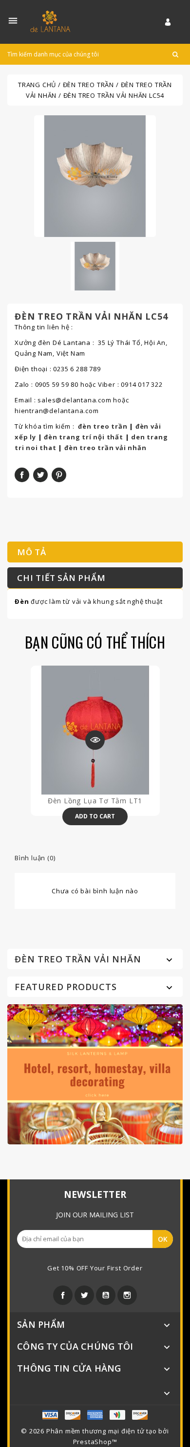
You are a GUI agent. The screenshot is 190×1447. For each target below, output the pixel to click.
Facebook (63, 1295)
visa (72, 1415)
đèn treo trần (102, 426)
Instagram (127, 1295)
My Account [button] (173, 22)
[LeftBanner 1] (95, 1073)
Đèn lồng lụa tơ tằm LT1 (95, 800)
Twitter (84, 1295)
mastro (140, 1415)
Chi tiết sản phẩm (61, 577)
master (95, 1415)
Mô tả (31, 552)
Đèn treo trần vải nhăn (78, 959)
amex (50, 1415)
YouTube (105, 1295)
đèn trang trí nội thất (83, 437)
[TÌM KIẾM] (175, 54)
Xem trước (95, 740)
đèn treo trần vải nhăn (105, 447)
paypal (117, 1415)
